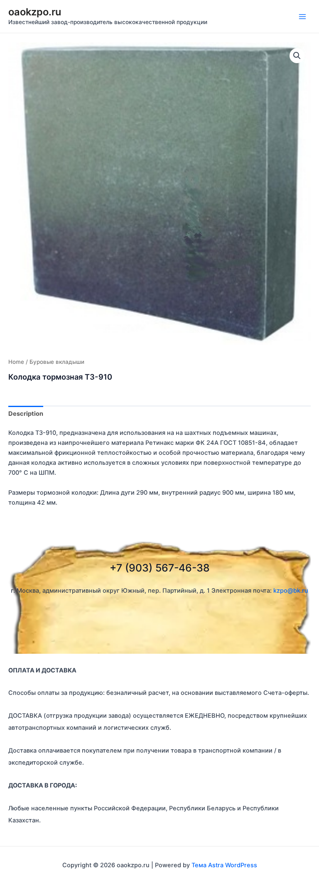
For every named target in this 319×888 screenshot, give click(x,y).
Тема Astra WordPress (224, 865)
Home (16, 361)
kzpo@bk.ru (290, 590)
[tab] (25, 414)
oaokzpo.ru (34, 12)
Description (25, 413)
